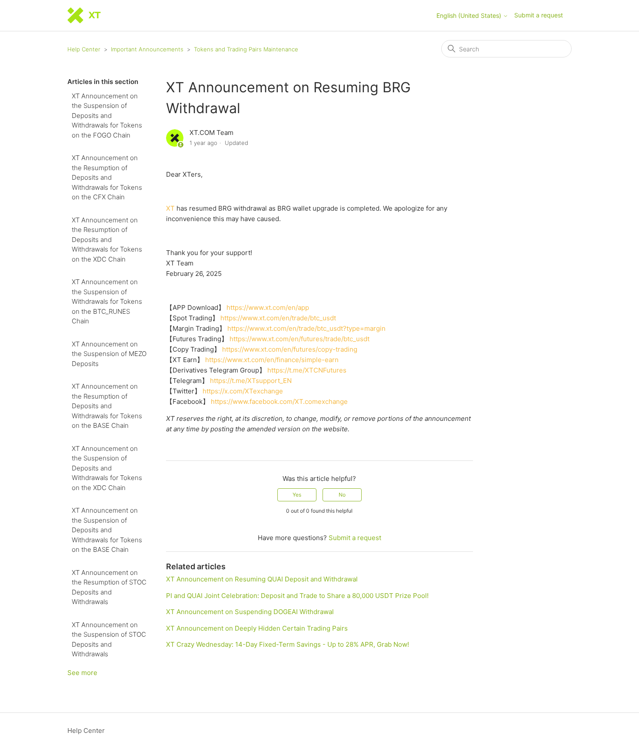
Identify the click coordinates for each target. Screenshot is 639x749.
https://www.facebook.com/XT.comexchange (279, 401)
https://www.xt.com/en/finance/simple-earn (272, 360)
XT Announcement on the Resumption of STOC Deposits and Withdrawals (109, 587)
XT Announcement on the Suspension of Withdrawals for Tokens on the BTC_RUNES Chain (107, 301)
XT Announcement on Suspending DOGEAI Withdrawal (250, 612)
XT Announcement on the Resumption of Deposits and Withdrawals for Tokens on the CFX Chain (107, 177)
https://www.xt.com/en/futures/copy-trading (289, 349)
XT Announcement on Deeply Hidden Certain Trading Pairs (257, 628)
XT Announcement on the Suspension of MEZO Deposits (109, 354)
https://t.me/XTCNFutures (306, 370)
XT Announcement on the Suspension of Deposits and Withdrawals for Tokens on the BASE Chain (107, 530)
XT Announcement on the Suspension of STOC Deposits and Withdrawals (109, 639)
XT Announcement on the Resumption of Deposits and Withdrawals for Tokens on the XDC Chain (107, 239)
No (342, 494)
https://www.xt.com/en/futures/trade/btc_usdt (299, 339)
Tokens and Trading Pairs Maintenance (246, 49)
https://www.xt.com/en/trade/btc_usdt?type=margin (306, 328)
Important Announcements (147, 49)
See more (82, 672)
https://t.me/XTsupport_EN (251, 380)
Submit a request (538, 15)
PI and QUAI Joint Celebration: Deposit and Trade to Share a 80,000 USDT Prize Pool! (297, 595)
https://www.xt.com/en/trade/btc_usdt (278, 318)
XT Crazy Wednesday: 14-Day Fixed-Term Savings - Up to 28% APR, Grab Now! (287, 644)
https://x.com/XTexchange (243, 391)
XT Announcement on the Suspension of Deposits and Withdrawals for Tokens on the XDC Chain (107, 468)
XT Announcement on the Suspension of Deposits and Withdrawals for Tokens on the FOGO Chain (107, 115)
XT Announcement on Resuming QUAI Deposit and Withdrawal (262, 579)
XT (170, 208)
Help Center (83, 49)
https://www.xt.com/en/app (267, 307)
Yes (297, 494)
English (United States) (469, 15)
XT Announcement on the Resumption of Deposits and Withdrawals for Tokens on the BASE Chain (107, 406)
